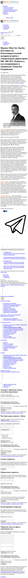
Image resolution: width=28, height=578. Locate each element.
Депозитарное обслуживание (10, 311)
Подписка (5, 386)
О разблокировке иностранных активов (13, 330)
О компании (6, 27)
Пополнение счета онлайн (9, 332)
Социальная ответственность (10, 10)
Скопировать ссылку (5, 249)
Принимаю (3, 576)
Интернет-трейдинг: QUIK (10, 331)
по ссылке (21, 83)
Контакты (5, 13)
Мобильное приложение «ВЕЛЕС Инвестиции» (15, 324)
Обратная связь (7, 385)
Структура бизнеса (8, 8)
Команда (5, 6)
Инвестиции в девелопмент (10, 312)
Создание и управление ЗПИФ (11, 306)
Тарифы (5, 349)
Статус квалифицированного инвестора (13, 328)
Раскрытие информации (9, 11)
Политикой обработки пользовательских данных (13, 571)
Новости (5, 12)
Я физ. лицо (5, 435)
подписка (7, 370)
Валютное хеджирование (9, 309)
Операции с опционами (9, 308)
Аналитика (6, 26)
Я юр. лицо (5, 436)
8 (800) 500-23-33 (5, 285)
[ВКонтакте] (6, 211)
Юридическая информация (7, 296)
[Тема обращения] (5, 429)
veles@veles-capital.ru (6, 371)
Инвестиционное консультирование (12, 304)
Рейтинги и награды (8, 7)
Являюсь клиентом (7, 438)
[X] (4, 211)
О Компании (6, 277)
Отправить (3, 410)
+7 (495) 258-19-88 (13, 285)
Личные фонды (7, 307)
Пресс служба (9, 17)
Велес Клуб (6, 335)
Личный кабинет (7, 326)
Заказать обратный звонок (9, 384)
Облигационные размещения (10, 318)
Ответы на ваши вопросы (9, 337)
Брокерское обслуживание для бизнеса (12, 319)
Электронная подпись (8, 333)
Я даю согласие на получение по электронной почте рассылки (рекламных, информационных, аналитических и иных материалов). (13, 498)
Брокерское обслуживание (9, 303)
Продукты (5, 25)
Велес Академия (7, 336)
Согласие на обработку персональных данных (12, 413)
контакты (3, 370)
